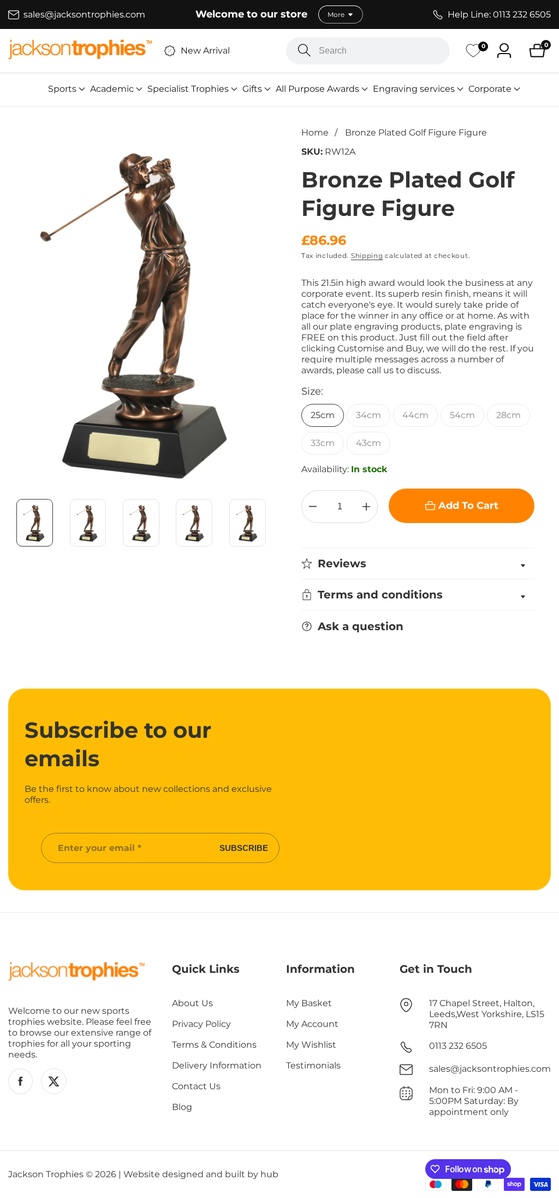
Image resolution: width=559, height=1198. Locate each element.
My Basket (309, 1003)
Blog (182, 1107)
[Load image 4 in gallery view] (194, 523)
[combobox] (368, 50)
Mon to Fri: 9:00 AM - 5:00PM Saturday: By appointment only (474, 1101)
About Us (192, 1003)
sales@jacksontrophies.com (490, 1069)
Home (315, 132)
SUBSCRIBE (243, 848)
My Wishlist (311, 1045)
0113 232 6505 (458, 1046)
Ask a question (360, 626)
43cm (368, 443)
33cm (323, 443)
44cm (415, 415)
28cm (508, 415)
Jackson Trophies (46, 1174)
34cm (368, 415)
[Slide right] (268, 523)
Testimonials (313, 1065)
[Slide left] (13, 523)
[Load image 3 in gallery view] (141, 523)
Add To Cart (468, 506)
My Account (312, 1024)
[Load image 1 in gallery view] (34, 523)
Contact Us (196, 1086)
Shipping (367, 255)
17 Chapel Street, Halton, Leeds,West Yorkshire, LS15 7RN (486, 1014)
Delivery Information (216, 1065)
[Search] (304, 50)
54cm (462, 415)
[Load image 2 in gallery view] (87, 523)
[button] (62, 89)
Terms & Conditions (214, 1045)
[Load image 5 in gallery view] (247, 523)
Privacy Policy (201, 1024)
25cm (323, 415)
